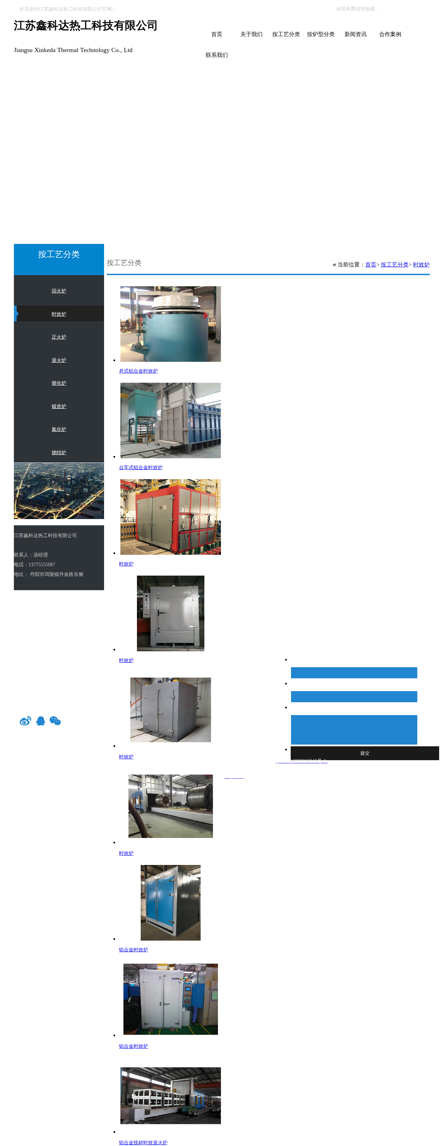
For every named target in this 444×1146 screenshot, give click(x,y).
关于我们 (251, 34)
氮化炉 (59, 429)
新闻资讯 (355, 34)
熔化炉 (59, 383)
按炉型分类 (321, 34)
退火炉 (59, 360)
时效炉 (421, 265)
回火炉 (59, 291)
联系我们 (217, 55)
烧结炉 (59, 452)
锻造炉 (59, 406)
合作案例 (390, 34)
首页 (216, 34)
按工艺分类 (286, 34)
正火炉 (59, 337)
